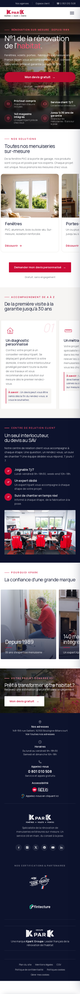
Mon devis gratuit (40, 77)
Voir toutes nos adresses (40, 734)
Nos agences (22, 3)
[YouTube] (53, 847)
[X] (36, 847)
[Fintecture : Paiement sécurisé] (40, 907)
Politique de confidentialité (29, 969)
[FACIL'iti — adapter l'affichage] (40, 789)
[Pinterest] (44, 847)
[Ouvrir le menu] (72, 13)
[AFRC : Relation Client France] (40, 882)
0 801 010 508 (40, 771)
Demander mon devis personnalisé (40, 267)
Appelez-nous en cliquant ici (42, 796)
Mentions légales (44, 964)
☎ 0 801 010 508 (66, 3)
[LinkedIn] (61, 847)
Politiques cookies (56, 969)
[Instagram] (27, 847)
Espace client (43, 3)
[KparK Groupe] (40, 933)
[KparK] (15, 13)
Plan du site (25, 964)
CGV (59, 964)
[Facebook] (18, 847)
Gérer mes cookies (40, 974)
